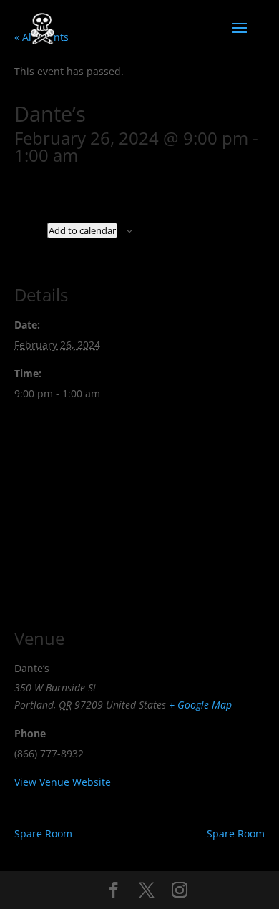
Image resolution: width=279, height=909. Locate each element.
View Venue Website (62, 782)
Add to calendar (82, 230)
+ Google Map (200, 704)
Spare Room (43, 833)
